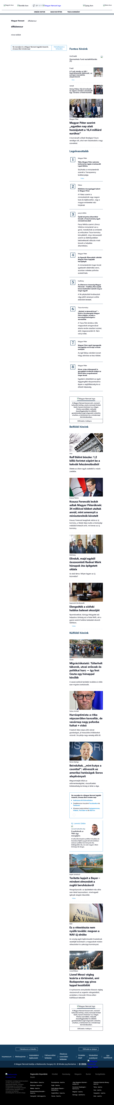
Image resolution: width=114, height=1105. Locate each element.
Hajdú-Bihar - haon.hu (58, 1093)
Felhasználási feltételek (50, 1057)
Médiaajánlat (20, 1057)
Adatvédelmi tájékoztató (34, 1057)
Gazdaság (66, 1074)
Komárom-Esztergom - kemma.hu (79, 1088)
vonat (71, 86)
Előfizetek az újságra (90, 1049)
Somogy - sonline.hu (78, 1095)
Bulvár (88, 1074)
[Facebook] (78, 815)
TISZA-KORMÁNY (73, 12)
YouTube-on (83, 810)
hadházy (81, 281)
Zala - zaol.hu (98, 1096)
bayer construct (74, 874)
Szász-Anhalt (74, 711)
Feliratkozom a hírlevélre (59, 48)
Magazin (78, 1074)
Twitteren (76, 805)
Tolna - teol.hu (98, 1087)
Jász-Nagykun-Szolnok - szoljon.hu (79, 1083)
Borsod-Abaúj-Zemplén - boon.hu (37, 1092)
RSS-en (92, 810)
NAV (70, 924)
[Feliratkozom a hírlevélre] (23, 6)
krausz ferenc (74, 498)
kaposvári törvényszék (76, 603)
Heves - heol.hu (56, 1096)
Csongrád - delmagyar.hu (38, 1096)
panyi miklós (82, 213)
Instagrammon (94, 808)
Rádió (32, 1077)
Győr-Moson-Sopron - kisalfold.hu (57, 1089)
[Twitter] (86, 815)
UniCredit (73, 56)
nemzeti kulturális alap (78, 829)
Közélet (55, 1074)
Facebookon (93, 803)
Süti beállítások (108, 1057)
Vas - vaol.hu (97, 1090)
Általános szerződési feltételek (64, 1057)
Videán (75, 810)
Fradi (71, 68)
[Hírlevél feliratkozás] (74, 815)
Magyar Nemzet (17, 21)
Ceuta (71, 660)
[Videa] (90, 815)
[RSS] (98, 815)
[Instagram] (82, 815)
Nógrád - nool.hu (77, 1092)
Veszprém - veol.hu (99, 1093)
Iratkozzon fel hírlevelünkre (83, 800)
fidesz (80, 185)
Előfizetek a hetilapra (84, 421)
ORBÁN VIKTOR (39, 12)
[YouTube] (94, 815)
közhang (72, 555)
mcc (70, 453)
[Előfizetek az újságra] (88, 6)
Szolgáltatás (100, 1074)
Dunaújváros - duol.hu (58, 1082)
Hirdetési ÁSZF (81, 1057)
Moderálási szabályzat (93, 1057)
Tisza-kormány (83, 307)
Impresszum (6, 1057)
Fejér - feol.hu (55, 1085)
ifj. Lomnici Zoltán (78, 823)
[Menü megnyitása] (107, 6)
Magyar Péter (73, 119)
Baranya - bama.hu (36, 1085)
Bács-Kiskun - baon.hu (37, 1082)
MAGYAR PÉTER (56, 12)
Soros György (74, 762)
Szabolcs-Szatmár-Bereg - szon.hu (101, 1083)
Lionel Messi (73, 971)
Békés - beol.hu (35, 1088)
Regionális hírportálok (38, 1074)
